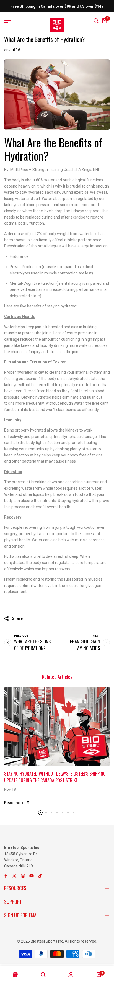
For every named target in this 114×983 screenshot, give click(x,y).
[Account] (71, 974)
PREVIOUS (21, 635)
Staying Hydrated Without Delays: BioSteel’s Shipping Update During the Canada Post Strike (55, 777)
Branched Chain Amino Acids (85, 644)
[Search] (96, 20)
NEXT (96, 635)
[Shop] (15, 974)
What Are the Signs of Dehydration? (32, 644)
